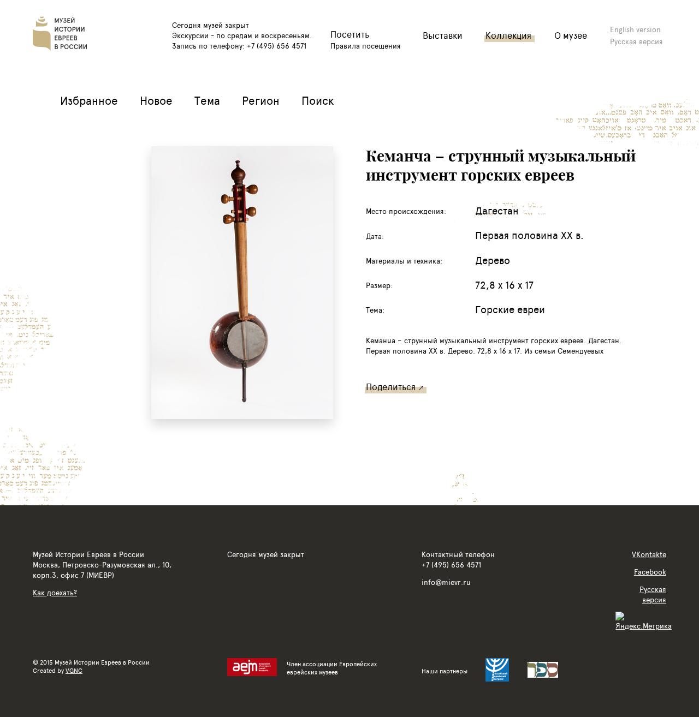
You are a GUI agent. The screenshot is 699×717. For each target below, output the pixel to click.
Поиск (317, 100)
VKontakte (649, 554)
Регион (261, 100)
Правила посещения (365, 45)
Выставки (443, 35)
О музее (570, 35)
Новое (156, 100)
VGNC (74, 670)
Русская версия (636, 41)
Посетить (349, 34)
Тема (207, 100)
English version (635, 29)
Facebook (650, 571)
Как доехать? (55, 592)
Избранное (89, 100)
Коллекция (508, 35)
